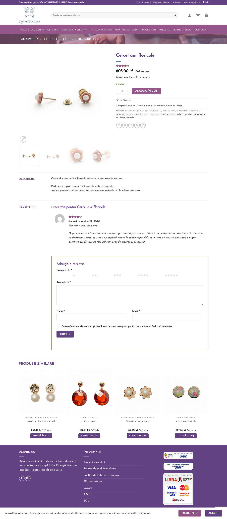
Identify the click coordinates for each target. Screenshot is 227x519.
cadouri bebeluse (153, 111)
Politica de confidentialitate (100, 468)
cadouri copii (169, 111)
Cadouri (36, 29)
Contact (200, 29)
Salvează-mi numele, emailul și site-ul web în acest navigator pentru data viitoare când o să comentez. (117, 326)
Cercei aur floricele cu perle (41, 421)
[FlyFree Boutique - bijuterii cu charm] (32, 15)
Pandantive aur (101, 29)
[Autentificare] (189, 15)
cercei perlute (176, 114)
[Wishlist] (198, 15)
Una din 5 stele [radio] (64, 275)
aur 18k (128, 111)
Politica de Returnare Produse (101, 475)
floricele (130, 118)
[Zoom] (23, 139)
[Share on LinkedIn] (143, 125)
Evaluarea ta (64, 270)
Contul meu (142, 2)
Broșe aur (149, 29)
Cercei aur (62, 39)
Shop (46, 39)
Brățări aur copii (126, 29)
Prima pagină (28, 39)
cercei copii (148, 114)
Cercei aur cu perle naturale (151, 106)
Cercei (51, 29)
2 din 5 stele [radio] (84, 275)
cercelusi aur (190, 114)
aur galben (138, 111)
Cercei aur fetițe (87, 39)
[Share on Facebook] (119, 125)
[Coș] (206, 15)
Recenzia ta (64, 282)
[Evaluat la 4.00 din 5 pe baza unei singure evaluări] (162, 65)
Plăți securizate (161, 2)
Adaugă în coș (146, 91)
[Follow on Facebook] (203, 2)
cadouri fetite (183, 111)
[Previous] (25, 97)
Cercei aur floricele (186, 421)
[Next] (105, 97)
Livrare (176, 2)
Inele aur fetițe (170, 29)
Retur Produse (192, 2)
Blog (187, 29)
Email (136, 311)
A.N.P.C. (88, 494)
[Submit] (175, 15)
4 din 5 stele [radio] (130, 275)
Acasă (23, 29)
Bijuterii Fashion (73, 29)
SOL (86, 501)
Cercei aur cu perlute (137, 421)
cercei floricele (161, 114)
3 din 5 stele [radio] (106, 275)
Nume (61, 311)
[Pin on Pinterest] (137, 125)
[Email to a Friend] (131, 125)
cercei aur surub (133, 114)
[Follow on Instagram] (207, 2)
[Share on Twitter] (125, 125)
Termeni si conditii (94, 462)
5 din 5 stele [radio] (157, 275)
